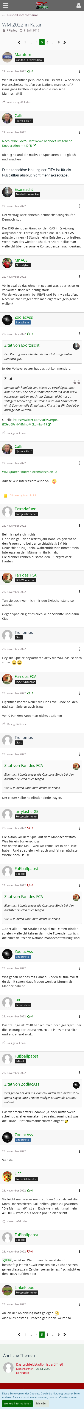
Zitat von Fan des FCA (23, 765)
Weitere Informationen (17, 1403)
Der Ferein (22, 1372)
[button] (5, 5)
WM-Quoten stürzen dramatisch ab (27, 472)
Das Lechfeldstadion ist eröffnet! (39, 1364)
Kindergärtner (24, 1369)
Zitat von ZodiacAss (21, 1084)
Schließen (41, 1403)
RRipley (11, 30)
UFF (8, 1260)
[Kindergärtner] (8, 1368)
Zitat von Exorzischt (21, 345)
